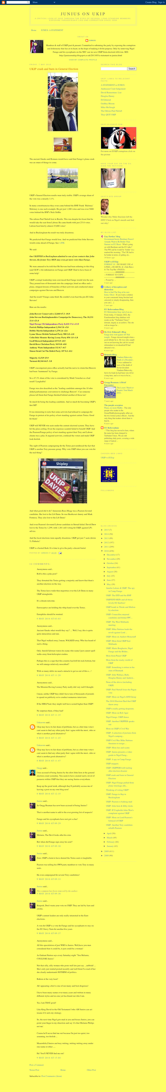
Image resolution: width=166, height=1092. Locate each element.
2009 (106, 851)
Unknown (41, 722)
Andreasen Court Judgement (113, 88)
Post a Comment (37, 1064)
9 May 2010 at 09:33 (49, 879)
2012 (106, 542)
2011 (106, 546)
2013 (106, 538)
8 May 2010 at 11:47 (49, 760)
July (109, 575)
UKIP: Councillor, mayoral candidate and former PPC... (119, 616)
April (109, 833)
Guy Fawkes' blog (112, 236)
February (111, 841)
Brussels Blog (110, 354)
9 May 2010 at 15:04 (49, 1057)
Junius (92, 40)
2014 (106, 533)
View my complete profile (83, 60)
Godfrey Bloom (107, 103)
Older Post (91, 1069)
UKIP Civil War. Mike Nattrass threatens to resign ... (119, 742)
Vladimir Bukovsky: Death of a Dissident (125, 358)
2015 (106, 529)
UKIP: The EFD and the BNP (118, 595)
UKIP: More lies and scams (118, 747)
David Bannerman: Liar (111, 92)
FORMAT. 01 (110, 264)
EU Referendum (111, 427)
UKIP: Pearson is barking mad (119, 801)
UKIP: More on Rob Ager (117, 712)
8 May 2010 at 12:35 (49, 793)
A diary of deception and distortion (115, 288)
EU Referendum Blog (114, 309)
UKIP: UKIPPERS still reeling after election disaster (119, 769)
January (110, 846)
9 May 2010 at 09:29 (49, 823)
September (112, 567)
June (109, 580)
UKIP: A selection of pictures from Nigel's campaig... (121, 734)
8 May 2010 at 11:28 (49, 675)
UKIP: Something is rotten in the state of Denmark (120, 669)
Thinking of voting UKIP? (117, 789)
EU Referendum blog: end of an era (118, 312)
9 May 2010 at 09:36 (49, 893)
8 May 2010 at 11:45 (49, 737)
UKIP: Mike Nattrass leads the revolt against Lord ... (119, 631)
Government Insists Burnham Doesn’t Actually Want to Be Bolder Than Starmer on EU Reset (119, 242)
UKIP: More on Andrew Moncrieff (121, 636)
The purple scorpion (113, 405)
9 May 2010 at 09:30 (49, 846)
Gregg (39, 767)
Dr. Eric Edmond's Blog (115, 331)
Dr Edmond (106, 99)
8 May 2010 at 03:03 (49, 618)
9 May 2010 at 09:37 (49, 933)
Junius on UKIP (83, 13)
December (111, 554)
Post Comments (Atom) (52, 1076)
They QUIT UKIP (108, 114)
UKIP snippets (112, 763)
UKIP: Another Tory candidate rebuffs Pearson (119, 826)
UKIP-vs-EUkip (111, 261)
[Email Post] (60, 553)
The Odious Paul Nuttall (111, 110)
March (110, 837)
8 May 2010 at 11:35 (49, 714)
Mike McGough (108, 107)
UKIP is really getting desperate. (120, 708)
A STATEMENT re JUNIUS (112, 84)
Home (33, 30)
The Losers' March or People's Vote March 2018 (125, 390)
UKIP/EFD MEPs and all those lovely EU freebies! (119, 601)
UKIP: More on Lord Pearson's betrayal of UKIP (119, 819)
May (109, 584)
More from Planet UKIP (116, 655)
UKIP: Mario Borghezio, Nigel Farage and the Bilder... (119, 650)
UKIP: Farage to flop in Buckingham (116, 796)
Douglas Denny (107, 96)
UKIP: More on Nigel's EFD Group (121, 696)
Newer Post (34, 1069)
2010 (106, 550)
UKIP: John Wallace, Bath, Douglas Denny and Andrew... (120, 676)
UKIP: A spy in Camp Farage (118, 759)
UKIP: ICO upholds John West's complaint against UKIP (120, 812)
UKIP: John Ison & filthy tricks (119, 805)
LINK (62, 242)
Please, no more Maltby (113, 407)
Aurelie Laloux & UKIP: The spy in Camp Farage (120, 590)
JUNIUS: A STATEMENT (52, 30)
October (110, 563)
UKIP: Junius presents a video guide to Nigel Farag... (119, 753)
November (111, 558)
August (110, 571)
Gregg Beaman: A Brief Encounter (115, 383)
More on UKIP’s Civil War (117, 728)
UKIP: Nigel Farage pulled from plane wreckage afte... (120, 784)
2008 (106, 855)
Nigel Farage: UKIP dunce (117, 717)
